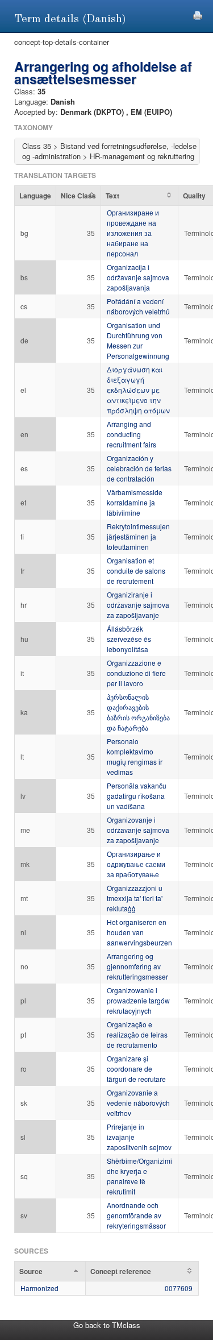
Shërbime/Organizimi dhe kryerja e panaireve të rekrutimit (139, 1176)
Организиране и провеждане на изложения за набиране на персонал (133, 233)
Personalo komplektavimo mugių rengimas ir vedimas (134, 756)
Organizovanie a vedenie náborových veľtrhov (138, 1103)
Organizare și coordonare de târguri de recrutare (136, 1068)
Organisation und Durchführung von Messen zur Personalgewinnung (138, 340)
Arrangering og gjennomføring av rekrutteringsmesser (137, 966)
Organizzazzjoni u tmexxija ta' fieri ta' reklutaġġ (134, 898)
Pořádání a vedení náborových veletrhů (138, 306)
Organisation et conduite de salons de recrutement (136, 570)
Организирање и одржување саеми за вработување (136, 864)
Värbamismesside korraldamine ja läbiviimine (134, 502)
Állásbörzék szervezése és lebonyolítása (129, 639)
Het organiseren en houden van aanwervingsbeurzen (139, 932)
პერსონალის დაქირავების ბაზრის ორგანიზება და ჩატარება (138, 712)
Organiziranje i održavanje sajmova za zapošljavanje (138, 605)
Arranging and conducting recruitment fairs (131, 434)
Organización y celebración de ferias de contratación (139, 468)
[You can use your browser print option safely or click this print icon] (197, 14)
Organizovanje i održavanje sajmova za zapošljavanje (138, 830)
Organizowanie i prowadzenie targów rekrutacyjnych (138, 1000)
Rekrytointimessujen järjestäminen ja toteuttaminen (138, 536)
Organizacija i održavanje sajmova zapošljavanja (138, 277)
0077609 (179, 1288)
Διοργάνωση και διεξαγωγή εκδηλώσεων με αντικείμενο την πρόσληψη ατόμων (138, 389)
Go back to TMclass (106, 1325)
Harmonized (39, 1288)
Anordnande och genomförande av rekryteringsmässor (136, 1215)
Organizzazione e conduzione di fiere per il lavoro (136, 673)
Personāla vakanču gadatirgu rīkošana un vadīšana (136, 796)
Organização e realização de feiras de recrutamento (137, 1034)
